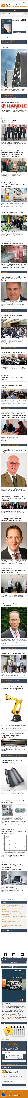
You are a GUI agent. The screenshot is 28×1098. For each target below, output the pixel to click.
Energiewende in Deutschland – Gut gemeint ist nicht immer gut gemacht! (13, 278)
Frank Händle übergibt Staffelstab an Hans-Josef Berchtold (13, 571)
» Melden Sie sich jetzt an (14, 1061)
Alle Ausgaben (19, 32)
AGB (15, 1091)
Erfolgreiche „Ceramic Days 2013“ (13, 353)
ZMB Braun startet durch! (10, 102)
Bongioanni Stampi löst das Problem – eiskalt (10, 736)
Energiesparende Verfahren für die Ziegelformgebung (13, 832)
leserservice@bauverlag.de (15, 1018)
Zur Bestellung (5, 1020)
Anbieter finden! (14, 1085)
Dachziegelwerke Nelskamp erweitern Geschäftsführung (11, 519)
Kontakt (9, 1093)
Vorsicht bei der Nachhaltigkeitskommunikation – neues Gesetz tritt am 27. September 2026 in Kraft (14, 918)
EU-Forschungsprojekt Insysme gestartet (12, 386)
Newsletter (3, 1091)
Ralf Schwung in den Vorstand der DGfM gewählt (13, 605)
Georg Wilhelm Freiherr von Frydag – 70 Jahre (13, 451)
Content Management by (7, 1095)
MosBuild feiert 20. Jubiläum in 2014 (13, 653)
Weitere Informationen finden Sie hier (9, 1064)
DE (24, 2)
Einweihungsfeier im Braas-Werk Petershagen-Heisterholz (12, 213)
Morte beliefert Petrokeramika (12, 243)
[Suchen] (25, 14)
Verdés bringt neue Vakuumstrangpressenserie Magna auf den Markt (13, 184)
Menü (14, 10)
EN (26, 2)
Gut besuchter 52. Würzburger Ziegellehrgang (12, 316)
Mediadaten (10, 1091)
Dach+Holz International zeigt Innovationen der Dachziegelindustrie (11, 762)
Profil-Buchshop (10, 1017)
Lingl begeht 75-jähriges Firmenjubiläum (9, 121)
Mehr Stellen (14, 962)
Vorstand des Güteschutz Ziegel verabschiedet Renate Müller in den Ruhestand (13, 498)
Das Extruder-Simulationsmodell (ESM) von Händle (12, 801)
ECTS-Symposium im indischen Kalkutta (12, 378)
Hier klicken (15, 1057)
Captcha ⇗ (19, 1058)
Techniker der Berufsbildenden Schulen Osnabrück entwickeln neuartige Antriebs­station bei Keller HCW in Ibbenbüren (12, 153)
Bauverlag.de (4, 1096)
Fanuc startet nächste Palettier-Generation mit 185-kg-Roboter (12, 688)
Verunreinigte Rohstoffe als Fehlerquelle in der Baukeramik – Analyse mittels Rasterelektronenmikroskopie (13, 866)
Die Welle (4, 47)
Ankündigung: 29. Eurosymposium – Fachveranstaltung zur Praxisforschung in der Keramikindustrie (13, 913)
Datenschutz (20, 1091)
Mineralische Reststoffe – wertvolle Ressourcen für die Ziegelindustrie (13, 416)
